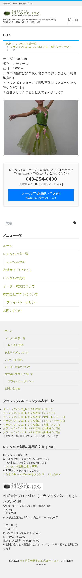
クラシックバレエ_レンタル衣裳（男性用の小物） (32, 432)
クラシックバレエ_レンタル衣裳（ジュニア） (29, 412)
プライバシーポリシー (22, 302)
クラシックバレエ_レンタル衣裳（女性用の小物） (32, 428)
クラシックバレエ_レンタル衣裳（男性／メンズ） (32, 424)
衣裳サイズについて (17, 270)
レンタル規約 (15, 261)
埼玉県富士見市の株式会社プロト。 (40, 560)
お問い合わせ (12, 310)
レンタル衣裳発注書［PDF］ (22, 466)
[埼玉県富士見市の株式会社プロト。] (23, 12)
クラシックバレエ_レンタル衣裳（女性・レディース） (34, 416)
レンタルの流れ (14, 278)
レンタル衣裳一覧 (15, 254)
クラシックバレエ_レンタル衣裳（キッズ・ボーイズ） (34, 420)
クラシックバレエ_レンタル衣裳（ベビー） (28, 409)
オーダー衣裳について (19, 286)
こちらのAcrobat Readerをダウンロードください (31, 474)
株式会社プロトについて (20, 294)
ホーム (8, 245)
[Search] (75, 223)
